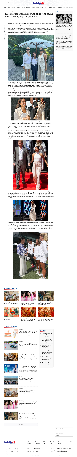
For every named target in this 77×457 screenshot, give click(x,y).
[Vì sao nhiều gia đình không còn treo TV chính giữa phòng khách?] (11, 296)
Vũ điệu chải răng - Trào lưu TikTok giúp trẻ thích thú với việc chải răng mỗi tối (28, 332)
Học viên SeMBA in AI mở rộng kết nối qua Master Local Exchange (27, 379)
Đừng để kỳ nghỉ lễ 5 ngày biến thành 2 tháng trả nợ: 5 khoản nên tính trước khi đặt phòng (28, 356)
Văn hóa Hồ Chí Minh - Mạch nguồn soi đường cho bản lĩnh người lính (64, 26)
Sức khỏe (41, 7)
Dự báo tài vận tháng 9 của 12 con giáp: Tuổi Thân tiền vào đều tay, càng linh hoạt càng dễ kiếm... (45, 319)
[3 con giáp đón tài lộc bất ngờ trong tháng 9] (11, 312)
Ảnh (67, 7)
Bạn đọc (54, 7)
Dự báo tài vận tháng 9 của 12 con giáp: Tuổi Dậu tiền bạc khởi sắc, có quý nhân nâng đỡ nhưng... (28, 319)
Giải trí (37, 7)
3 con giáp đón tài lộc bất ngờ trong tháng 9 (10, 318)
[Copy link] (5, 31)
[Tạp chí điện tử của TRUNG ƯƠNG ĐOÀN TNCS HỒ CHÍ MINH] (38, 3)
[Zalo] (5, 26)
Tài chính (46, 7)
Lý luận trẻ (13, 7)
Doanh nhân (28, 7)
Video (64, 7)
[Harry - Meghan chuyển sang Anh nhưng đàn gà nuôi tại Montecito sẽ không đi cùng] (46, 296)
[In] (5, 35)
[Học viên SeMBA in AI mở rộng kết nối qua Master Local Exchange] (11, 380)
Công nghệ (23, 7)
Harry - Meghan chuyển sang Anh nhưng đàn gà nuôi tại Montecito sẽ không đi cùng (45, 303)
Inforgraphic (71, 7)
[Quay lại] (5, 38)
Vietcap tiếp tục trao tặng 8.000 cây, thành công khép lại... (47, 341)
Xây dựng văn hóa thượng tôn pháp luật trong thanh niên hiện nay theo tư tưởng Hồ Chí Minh (64, 42)
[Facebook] (5, 24)
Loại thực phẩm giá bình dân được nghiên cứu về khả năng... (47, 352)
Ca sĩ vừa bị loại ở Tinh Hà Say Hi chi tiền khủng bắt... (46, 364)
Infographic (52, 441)
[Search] (72, 3)
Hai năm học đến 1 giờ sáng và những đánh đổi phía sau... (47, 335)
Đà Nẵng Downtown (59, 433)
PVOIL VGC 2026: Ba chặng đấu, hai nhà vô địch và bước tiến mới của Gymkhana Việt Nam (28, 344)
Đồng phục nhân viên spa (60, 428)
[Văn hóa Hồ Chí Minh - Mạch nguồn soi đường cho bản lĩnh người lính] (64, 19)
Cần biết (50, 7)
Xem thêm (21, 424)
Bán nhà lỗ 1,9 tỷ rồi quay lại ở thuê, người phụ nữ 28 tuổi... (47, 358)
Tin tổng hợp (11, 11)
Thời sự (5, 7)
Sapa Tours (58, 435)
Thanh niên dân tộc (69, 441)
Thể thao (33, 7)
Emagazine (60, 7)
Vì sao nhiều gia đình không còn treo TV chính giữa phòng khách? (11, 302)
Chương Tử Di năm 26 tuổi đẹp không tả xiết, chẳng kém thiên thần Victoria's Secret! (28, 303)
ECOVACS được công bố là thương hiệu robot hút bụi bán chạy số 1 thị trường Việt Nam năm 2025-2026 (27, 368)
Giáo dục (18, 7)
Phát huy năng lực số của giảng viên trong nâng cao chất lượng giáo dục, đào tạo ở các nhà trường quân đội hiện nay (64, 30)
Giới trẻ (9, 7)
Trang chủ (5, 11)
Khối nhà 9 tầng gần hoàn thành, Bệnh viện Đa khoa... (46, 346)
